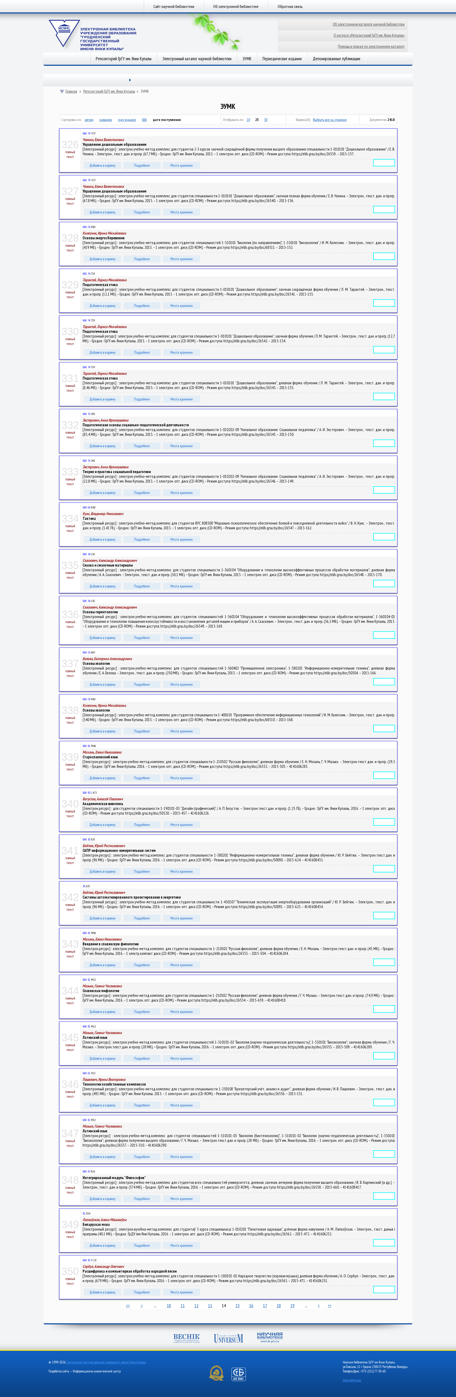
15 (237, 1305)
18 (279, 1305)
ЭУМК (247, 59)
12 (196, 1305)
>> (329, 1305)
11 (182, 1305)
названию (105, 119)
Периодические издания (282, 59)
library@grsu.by (352, 1380)
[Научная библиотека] (270, 1338)
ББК (144, 119)
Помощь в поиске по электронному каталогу (371, 46)
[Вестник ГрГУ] (186, 1339)
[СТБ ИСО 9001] (242, 1380)
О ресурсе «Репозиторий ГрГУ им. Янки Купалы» (369, 35)
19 (292, 1305)
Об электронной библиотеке (236, 6)
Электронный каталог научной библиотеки (197, 59)
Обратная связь (290, 6)
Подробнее (142, 165)
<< (128, 1305)
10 (248, 119)
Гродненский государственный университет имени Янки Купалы (106, 1362)
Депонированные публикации (336, 59)
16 (251, 1305)
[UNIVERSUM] (228, 1339)
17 (265, 1305)
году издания (127, 119)
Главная (71, 91)
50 (265, 119)
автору (89, 119)
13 (210, 1305)
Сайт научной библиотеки (173, 6)
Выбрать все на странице (330, 119)
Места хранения (181, 165)
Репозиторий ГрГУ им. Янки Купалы (123, 59)
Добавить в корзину (102, 165)
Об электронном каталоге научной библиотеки (369, 24)
